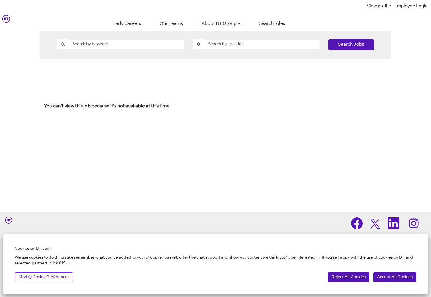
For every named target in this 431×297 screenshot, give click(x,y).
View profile (379, 6)
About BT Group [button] (219, 23)
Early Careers (127, 23)
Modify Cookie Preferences (43, 277)
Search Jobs (351, 44)
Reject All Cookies (349, 277)
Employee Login (411, 6)
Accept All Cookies (395, 277)
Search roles (272, 23)
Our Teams (171, 23)
